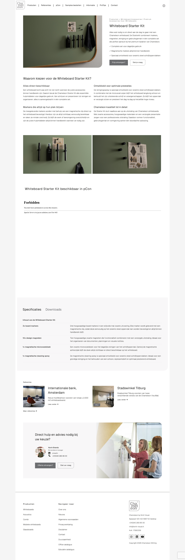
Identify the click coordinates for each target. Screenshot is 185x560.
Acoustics (27, 514)
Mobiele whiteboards (32, 524)
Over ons (62, 509)
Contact (61, 534)
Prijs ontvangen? (118, 62)
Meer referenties (29, 411)
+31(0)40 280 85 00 (59, 456)
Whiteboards (28, 509)
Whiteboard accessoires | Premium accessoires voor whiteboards (130, 20)
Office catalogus (65, 544)
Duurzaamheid (64, 539)
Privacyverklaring (65, 524)
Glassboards (28, 529)
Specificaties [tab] (32, 309)
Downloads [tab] (53, 309)
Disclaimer (62, 529)
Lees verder (52, 404)
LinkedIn (54, 453)
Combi (26, 519)
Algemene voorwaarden (68, 519)
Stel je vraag (138, 62)
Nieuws (61, 514)
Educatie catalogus (66, 549)
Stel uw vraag (65, 465)
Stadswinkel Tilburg (131, 388)
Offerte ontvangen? (45, 465)
